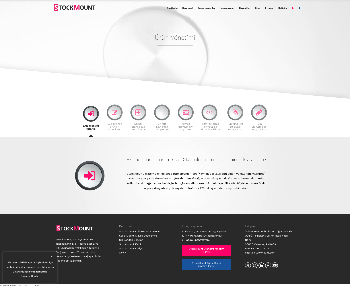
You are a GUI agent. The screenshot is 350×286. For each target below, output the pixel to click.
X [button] (51, 256)
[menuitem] (172, 8)
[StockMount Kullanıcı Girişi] (292, 8)
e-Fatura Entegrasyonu (196, 239)
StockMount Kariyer (131, 248)
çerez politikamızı (38, 272)
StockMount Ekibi (130, 244)
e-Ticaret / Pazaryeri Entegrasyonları (204, 231)
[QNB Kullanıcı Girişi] (299, 8)
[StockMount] (74, 7)
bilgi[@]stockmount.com (260, 252)
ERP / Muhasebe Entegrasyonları (202, 235)
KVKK (122, 252)
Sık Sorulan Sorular (131, 239)
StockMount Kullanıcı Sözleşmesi (139, 231)
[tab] (91, 120)
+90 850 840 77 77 (257, 248)
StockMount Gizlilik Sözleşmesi (138, 235)
